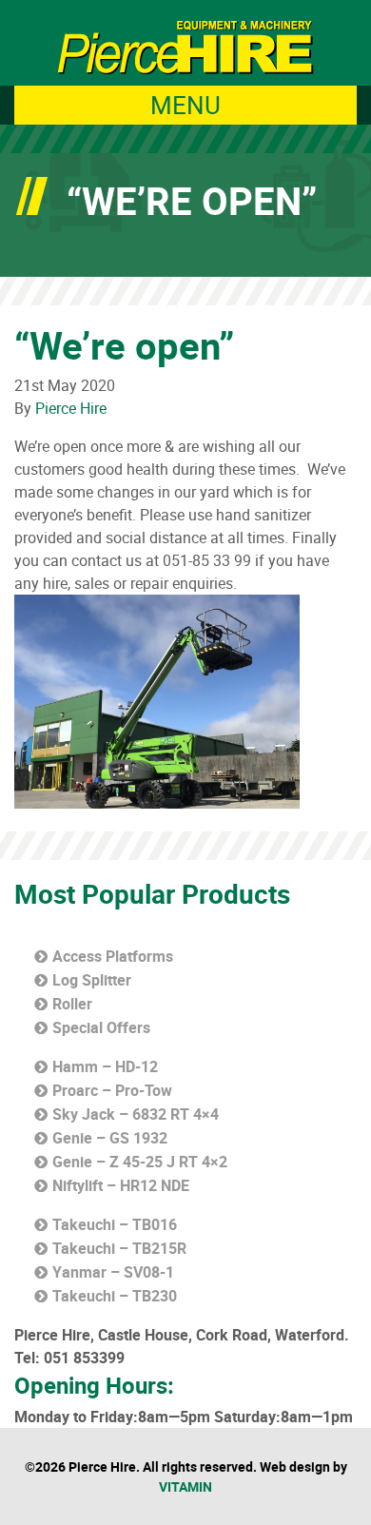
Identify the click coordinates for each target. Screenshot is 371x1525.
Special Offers (101, 1027)
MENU (185, 105)
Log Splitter (91, 979)
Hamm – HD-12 (105, 1066)
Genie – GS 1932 (109, 1137)
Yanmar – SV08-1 (113, 1271)
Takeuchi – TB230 (114, 1295)
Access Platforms (112, 956)
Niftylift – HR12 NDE (120, 1185)
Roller (72, 1003)
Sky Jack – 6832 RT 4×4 (135, 1114)
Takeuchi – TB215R (119, 1248)
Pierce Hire (71, 408)
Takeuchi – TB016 (114, 1224)
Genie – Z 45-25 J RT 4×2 (139, 1161)
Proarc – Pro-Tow (112, 1090)
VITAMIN (185, 1486)
